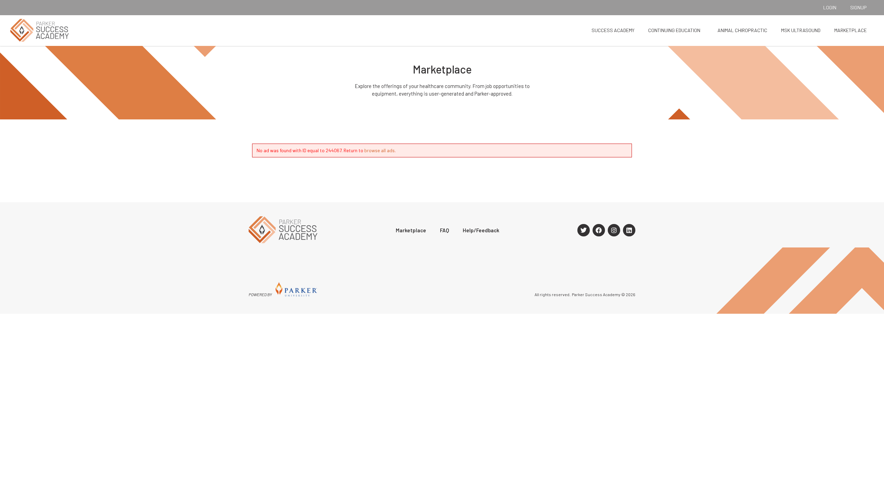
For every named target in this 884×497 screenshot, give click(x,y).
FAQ (444, 230)
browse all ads (379, 150)
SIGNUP (858, 7)
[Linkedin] (629, 230)
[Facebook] (599, 230)
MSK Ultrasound (800, 30)
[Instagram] (614, 230)
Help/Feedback (481, 230)
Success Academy (613, 30)
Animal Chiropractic (742, 30)
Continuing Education (674, 30)
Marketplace (850, 30)
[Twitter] (583, 230)
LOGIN (829, 7)
